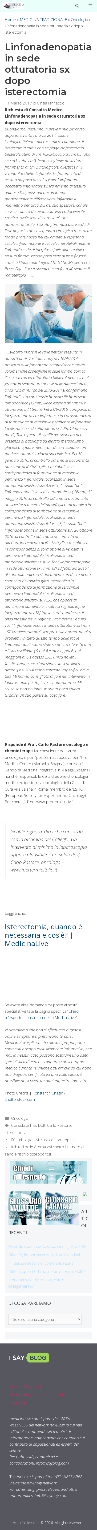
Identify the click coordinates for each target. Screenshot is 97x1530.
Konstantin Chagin (47, 1093)
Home (10, 19)
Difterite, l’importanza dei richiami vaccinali (44, 1254)
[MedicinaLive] (13, 6)
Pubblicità (17, 1403)
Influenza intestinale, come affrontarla (40, 1263)
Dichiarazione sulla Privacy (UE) (36, 1394)
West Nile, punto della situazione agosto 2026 (48, 1246)
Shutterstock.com (20, 1099)
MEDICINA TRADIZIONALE (43, 19)
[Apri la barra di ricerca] (77, 6)
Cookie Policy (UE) (25, 1386)
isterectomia (15, 1132)
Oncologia (79, 19)
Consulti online (23, 1125)
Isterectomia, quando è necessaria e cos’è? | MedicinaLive (43, 935)
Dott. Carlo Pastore (54, 1125)
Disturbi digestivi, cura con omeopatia (43, 1139)
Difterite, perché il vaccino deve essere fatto (46, 1271)
